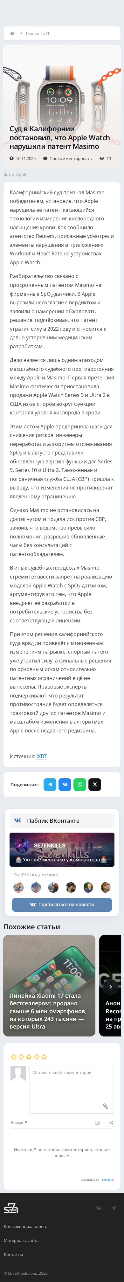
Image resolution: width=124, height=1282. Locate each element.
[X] (94, 784)
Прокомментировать (71, 158)
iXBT (42, 756)
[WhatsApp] (79, 784)
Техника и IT (37, 33)
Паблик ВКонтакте (53, 820)
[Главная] (13, 33)
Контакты (13, 1254)
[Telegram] (50, 784)
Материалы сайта (21, 1240)
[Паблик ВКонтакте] (20, 820)
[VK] (65, 784)
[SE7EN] (11, 1208)
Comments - (97, 1179)
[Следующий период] (110, 986)
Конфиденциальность (25, 1226)
